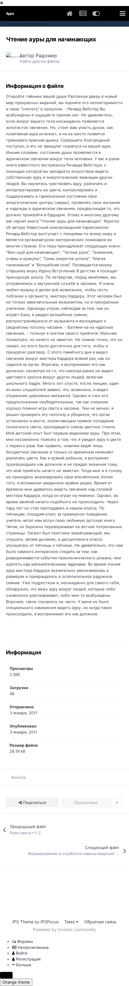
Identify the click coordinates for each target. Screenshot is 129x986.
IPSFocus (49, 921)
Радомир (46, 55)
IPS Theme (23, 921)
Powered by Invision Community (64, 929)
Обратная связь (100, 921)
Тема (70, 921)
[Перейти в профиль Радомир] (11, 57)
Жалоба (18, 777)
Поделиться (34, 802)
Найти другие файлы (40, 61)
